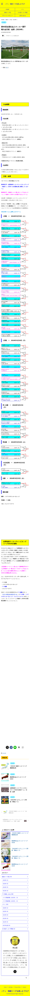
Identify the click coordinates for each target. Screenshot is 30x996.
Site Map (10, 987)
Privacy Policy (17, 987)
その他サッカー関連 (22, 12)
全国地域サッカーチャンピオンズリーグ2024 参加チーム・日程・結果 (18, 790)
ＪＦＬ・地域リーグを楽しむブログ (15, 4)
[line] (15, 747)
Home (5, 987)
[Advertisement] (15, 86)
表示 (7, 67)
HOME (7, 9)
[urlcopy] (22, 747)
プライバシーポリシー (7, 15)
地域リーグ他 (7, 12)
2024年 (4, 753)
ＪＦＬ (22, 9)
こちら (7, 172)
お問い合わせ (22, 15)
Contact (24, 987)
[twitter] (7, 747)
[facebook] (11, 747)
